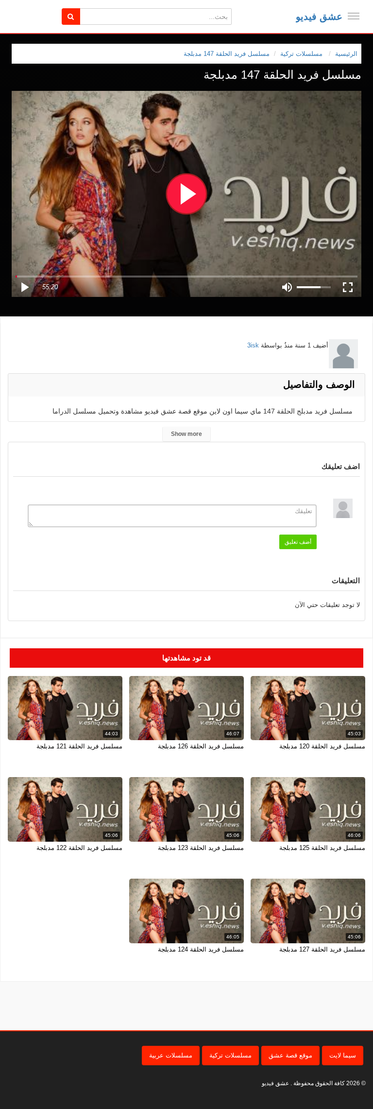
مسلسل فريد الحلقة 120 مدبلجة (322, 746)
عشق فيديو (319, 16)
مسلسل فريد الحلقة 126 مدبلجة (201, 746)
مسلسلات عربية (170, 1055)
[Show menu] (353, 16)
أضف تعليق (298, 541)
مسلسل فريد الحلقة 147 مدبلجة (227, 53)
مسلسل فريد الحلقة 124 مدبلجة (201, 949)
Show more (186, 434)
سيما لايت (342, 1055)
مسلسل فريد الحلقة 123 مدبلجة (201, 847)
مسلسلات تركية (230, 1055)
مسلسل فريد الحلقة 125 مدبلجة (322, 847)
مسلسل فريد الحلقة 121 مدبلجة (79, 746)
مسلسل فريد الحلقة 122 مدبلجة (79, 847)
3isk (253, 345)
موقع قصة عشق (290, 1055)
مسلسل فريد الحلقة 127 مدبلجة (322, 949)
